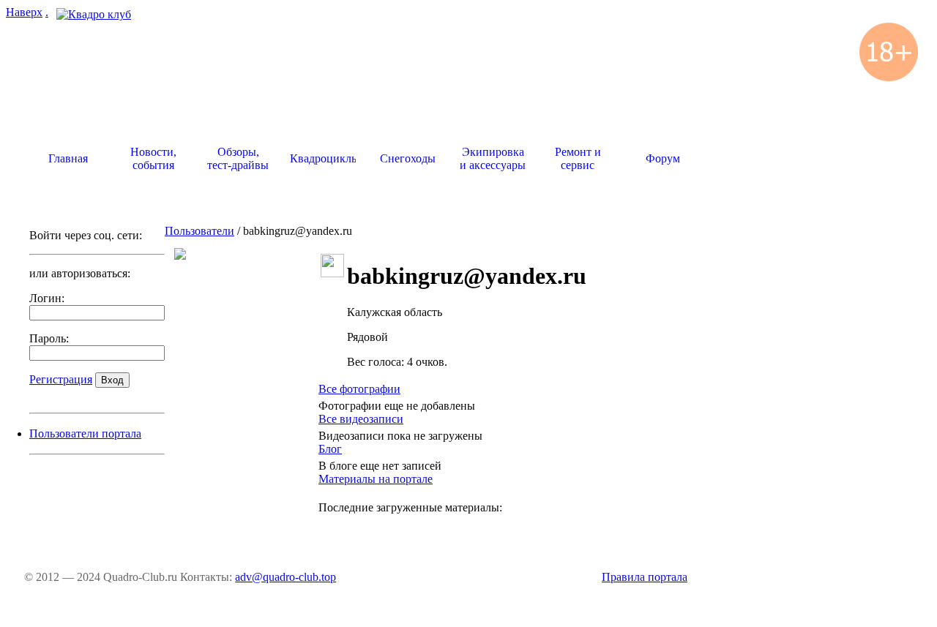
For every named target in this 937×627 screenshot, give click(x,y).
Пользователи (199, 231)
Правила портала (644, 577)
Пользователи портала (85, 433)
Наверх (24, 12)
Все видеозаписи (360, 419)
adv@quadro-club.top (285, 577)
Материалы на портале (375, 479)
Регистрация (60, 379)
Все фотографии (359, 389)
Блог (330, 449)
